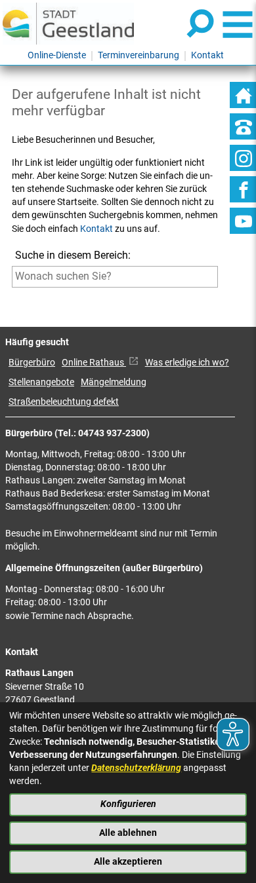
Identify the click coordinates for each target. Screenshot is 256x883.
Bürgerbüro (32, 362)
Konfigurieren (128, 804)
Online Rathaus (94, 362)
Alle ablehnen (128, 832)
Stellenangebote (41, 382)
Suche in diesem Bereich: (73, 255)
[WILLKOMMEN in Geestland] (68, 23)
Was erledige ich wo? (187, 362)
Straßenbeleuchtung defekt (64, 401)
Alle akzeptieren (128, 861)
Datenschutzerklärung (136, 768)
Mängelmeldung (113, 382)
